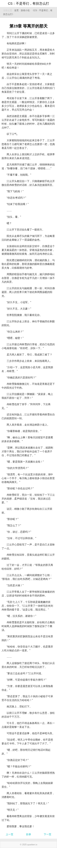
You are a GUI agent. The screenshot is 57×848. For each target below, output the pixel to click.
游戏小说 (25, 10)
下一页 (47, 834)
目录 (28, 834)
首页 (16, 10)
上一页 (9, 834)
